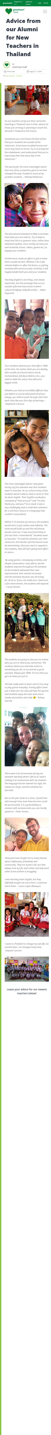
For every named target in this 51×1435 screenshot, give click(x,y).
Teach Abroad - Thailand (13, 76)
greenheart (7, 3)
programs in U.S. (18, 3)
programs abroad (29, 3)
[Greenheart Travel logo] (15, 11)
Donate (46, 3)
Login (40, 3)
